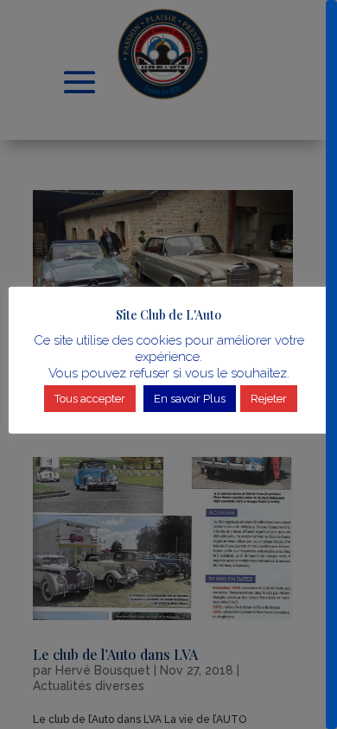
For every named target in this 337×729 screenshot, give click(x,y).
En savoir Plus (190, 398)
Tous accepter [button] (89, 398)
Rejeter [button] (269, 398)
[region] (168, 364)
